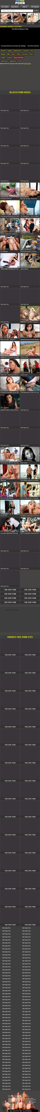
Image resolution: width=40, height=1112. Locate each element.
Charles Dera (4, 61)
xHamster (6, 213)
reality (10, 51)
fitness (31, 54)
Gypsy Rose (13, 61)
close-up (25, 54)
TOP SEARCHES (35, 7)
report (18, 196)
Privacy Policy (16, 1110)
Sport (13, 54)
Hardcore (3, 51)
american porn (17, 51)
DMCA (21, 1110)
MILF (8, 54)
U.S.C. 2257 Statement (27, 1110)
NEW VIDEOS (15, 7)
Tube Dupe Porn (10, 590)
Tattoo (18, 54)
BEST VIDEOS (4, 7)
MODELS (25, 7)
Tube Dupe (28, 63)
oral (32, 51)
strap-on (9, 57)
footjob (3, 57)
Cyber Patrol (30, 1107)
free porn (26, 51)
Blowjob (3, 54)
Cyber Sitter (14, 1108)
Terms (11, 1110)
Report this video (18, 57)
